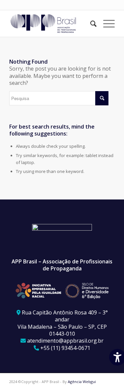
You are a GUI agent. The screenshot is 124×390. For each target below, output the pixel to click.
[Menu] (106, 23)
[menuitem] (90, 23)
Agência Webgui (82, 381)
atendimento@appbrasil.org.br (65, 340)
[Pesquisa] (90, 23)
